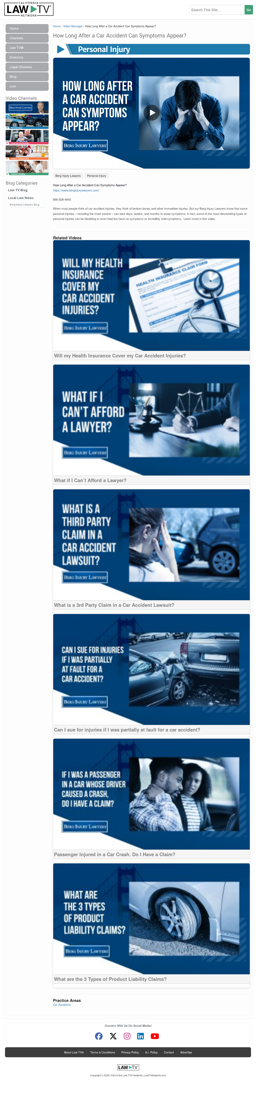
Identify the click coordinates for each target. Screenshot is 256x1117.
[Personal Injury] (27, 122)
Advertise (186, 1052)
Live (13, 86)
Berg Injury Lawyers (68, 176)
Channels (16, 38)
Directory (16, 57)
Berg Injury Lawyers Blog (24, 204)
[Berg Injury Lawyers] (27, 107)
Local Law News (21, 198)
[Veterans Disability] (27, 168)
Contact (169, 1052)
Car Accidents (62, 1005)
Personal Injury (96, 176)
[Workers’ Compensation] (27, 153)
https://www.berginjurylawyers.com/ (76, 190)
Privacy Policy (130, 1052)
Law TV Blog (18, 190)
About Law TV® (74, 1052)
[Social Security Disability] (27, 137)
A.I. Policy (151, 1052)
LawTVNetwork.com (155, 1075)
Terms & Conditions (102, 1052)
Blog (13, 77)
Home (14, 28)
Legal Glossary (21, 67)
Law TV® (17, 48)
